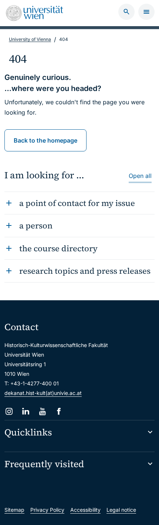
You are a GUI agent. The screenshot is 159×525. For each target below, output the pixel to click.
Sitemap (14, 510)
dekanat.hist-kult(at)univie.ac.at (43, 393)
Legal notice (121, 510)
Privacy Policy (47, 510)
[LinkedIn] (25, 411)
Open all (140, 175)
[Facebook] (59, 411)
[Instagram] (9, 411)
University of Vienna (30, 39)
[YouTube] (42, 411)
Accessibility (85, 510)
